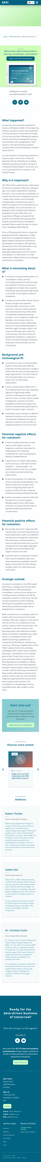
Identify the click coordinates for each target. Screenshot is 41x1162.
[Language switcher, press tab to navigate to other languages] (30, 2)
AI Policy (24, 1158)
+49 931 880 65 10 (15, 1111)
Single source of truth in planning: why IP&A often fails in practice (20, 776)
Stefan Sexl (11, 869)
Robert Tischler (14, 813)
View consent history (27, 1132)
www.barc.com (12, 1117)
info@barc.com (13, 1114)
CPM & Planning (14, 37)
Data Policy (12, 1158)
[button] (37, 2)
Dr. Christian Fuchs (16, 930)
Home (5, 37)
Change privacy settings (25, 1128)
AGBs (18, 1158)
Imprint (5, 1158)
